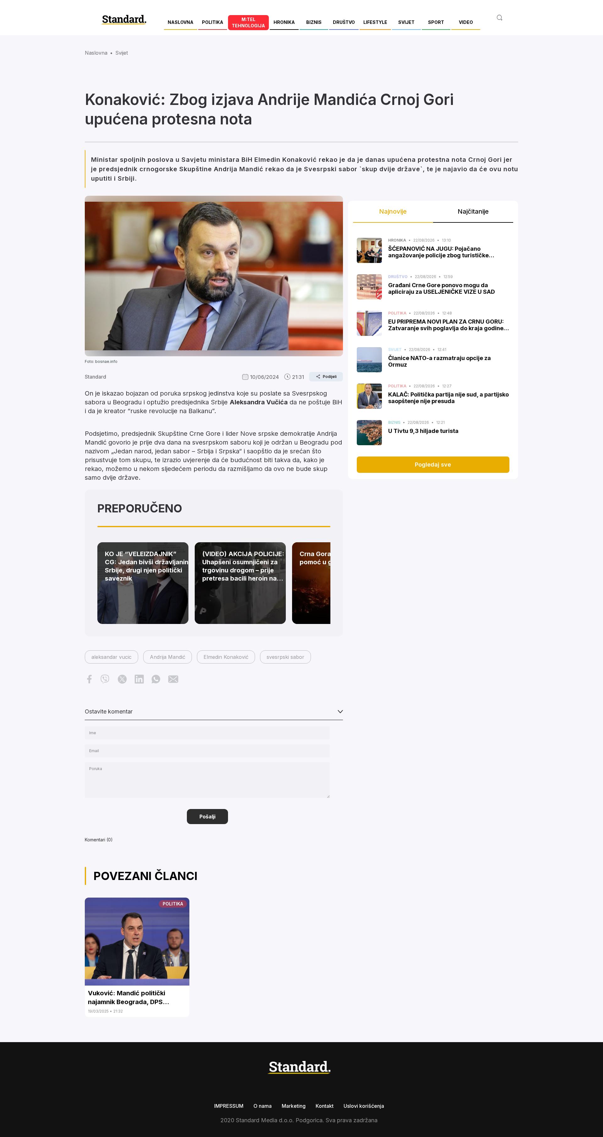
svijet (121, 53)
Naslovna (96, 53)
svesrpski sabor (285, 657)
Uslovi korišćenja (364, 1106)
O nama (262, 1106)
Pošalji (207, 816)
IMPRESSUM (228, 1106)
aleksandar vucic (111, 657)
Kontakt (325, 1106)
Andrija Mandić (167, 657)
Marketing (294, 1106)
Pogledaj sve (433, 464)
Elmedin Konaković (226, 657)
